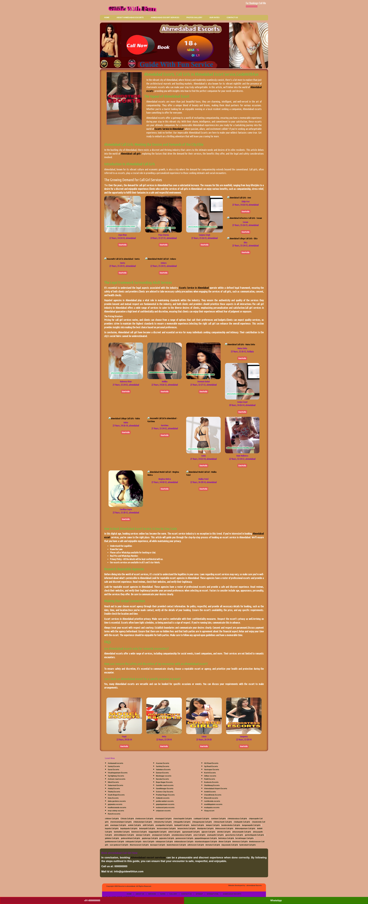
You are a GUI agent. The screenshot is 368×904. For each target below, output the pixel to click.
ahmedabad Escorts (254, 885)
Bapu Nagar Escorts (164, 782)
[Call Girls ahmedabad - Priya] (163, 214)
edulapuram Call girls (164, 842)
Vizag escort (209, 811)
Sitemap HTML (213, 894)
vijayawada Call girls (229, 845)
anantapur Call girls (118, 825)
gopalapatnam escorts (165, 804)
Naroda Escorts (162, 779)
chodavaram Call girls (144, 819)
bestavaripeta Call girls (166, 829)
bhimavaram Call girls (224, 829)
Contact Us (232, 18)
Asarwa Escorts (162, 763)
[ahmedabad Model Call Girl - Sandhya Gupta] (126, 488)
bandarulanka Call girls (230, 825)
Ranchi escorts (114, 814)
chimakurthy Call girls (163, 822)
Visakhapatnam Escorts (118, 773)
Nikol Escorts (113, 782)
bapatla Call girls (112, 829)
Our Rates (214, 18)
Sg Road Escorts (211, 766)
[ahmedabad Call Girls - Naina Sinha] (240, 344)
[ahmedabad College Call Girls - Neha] (164, 715)
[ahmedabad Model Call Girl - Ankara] (160, 258)
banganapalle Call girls (251, 825)
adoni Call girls (174, 832)
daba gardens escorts (117, 801)
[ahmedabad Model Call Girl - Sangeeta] (244, 715)
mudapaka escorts (212, 808)
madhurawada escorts (117, 808)
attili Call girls (148, 825)
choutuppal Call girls (163, 819)
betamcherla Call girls (186, 829)
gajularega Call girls (150, 838)
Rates (162, 894)
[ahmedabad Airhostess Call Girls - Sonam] (244, 218)
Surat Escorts (113, 770)
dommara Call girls (240, 842)
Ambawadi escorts (115, 763)
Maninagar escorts (163, 776)
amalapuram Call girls (161, 835)
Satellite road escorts (165, 785)
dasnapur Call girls (157, 845)
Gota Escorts (113, 798)
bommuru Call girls (139, 832)
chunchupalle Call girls (182, 819)
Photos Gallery (194, 18)
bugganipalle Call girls (158, 832)
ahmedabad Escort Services (165, 18)
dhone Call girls (224, 842)
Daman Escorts (162, 773)
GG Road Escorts (211, 763)
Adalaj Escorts (114, 789)
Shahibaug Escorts (212, 785)
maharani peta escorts (165, 808)
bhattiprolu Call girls (205, 829)
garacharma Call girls (234, 835)
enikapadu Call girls (133, 842)
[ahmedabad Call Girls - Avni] (239, 197)
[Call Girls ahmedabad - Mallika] (164, 360)
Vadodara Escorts (163, 770)
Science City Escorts (164, 792)
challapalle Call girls (242, 822)
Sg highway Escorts (116, 776)
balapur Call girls (213, 825)
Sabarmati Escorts (115, 785)
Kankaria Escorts (211, 782)
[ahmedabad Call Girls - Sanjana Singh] (204, 214)
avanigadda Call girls (164, 825)
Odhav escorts (210, 776)
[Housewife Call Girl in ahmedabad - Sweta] (122, 258)
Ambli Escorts (210, 792)
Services (152, 894)
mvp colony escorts (116, 811)
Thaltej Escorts (114, 792)
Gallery (173, 894)
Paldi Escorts (209, 779)
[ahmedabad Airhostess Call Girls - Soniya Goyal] (242, 381)
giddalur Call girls (112, 838)
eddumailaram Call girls (184, 842)
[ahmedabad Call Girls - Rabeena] (126, 360)
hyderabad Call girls (247, 845)
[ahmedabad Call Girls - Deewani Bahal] (203, 360)
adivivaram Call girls (195, 845)
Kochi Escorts (210, 773)
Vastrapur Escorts (211, 770)
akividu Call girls (224, 832)
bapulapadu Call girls (128, 829)
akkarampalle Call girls (241, 832)
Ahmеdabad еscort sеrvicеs (148, 857)
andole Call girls (134, 825)
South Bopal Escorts (116, 795)
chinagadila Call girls (182, 822)
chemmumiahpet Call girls (121, 822)
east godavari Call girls (119, 845)
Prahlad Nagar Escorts (165, 795)
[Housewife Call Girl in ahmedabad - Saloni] (204, 715)
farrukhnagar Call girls (244, 838)
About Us (140, 894)
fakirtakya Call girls (226, 838)
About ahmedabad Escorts (130, 18)
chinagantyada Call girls (202, 822)
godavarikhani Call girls (130, 838)
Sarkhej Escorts (162, 766)
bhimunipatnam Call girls (245, 829)
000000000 (251, 6)
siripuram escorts (163, 811)
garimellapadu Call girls (254, 835)
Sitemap (199, 894)
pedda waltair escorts (165, 801)
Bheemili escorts (211, 798)
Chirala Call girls (127, 819)
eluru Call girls (149, 842)
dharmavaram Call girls (139, 845)
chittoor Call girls (112, 819)
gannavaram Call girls (184, 838)
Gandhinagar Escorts (164, 789)
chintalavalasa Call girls (237, 819)
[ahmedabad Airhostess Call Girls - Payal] (124, 715)
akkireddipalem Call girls (124, 835)
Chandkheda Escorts (212, 795)
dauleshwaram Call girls (176, 845)
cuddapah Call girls (201, 819)
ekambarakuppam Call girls (206, 842)
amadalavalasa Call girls (182, 835)
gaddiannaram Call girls (114, 842)
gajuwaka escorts (115, 804)
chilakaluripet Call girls (142, 822)
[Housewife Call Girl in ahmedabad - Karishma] (164, 419)
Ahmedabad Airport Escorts (215, 789)
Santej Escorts (114, 766)
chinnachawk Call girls (223, 822)
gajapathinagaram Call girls (206, 838)
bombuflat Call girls (122, 832)
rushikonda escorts (212, 801)
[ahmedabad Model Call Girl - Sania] (203, 435)
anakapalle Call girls (215, 835)
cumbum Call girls (218, 819)
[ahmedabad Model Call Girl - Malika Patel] (203, 473)
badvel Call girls (197, 825)
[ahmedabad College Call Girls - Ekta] (242, 238)
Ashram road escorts (116, 779)
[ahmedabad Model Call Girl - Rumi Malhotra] (242, 435)
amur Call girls (199, 835)
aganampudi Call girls (191, 832)
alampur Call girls (143, 835)
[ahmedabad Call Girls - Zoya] (122, 214)
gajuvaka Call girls (166, 838)
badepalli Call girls (181, 825)
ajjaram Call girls (208, 832)
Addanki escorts (162, 798)
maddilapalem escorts (213, 804)
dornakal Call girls (212, 845)
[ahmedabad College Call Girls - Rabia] (124, 418)
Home (106, 18)
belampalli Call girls (147, 829)
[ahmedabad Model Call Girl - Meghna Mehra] (164, 473)
